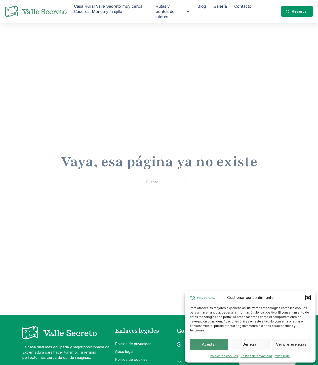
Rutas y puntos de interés (165, 11)
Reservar (300, 11)
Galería (220, 6)
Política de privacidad (256, 356)
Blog (202, 6)
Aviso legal (282, 356)
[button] (308, 297)
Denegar (250, 344)
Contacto (242, 6)
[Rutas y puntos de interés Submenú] (188, 11)
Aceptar (209, 344)
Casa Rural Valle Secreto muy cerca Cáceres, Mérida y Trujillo (108, 9)
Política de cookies (224, 356)
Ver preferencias (291, 344)
